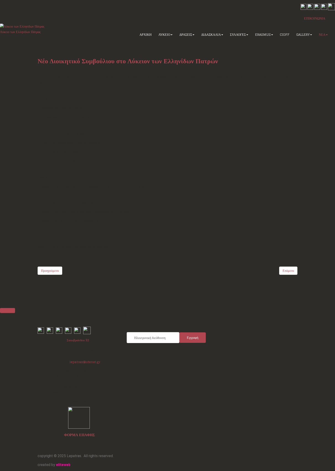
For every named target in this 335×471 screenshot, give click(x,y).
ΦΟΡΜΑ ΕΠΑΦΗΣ (79, 435)
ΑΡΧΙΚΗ (145, 34)
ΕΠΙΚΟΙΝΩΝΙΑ (314, 18)
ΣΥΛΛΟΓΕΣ (238, 34)
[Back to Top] (7, 310)
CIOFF (284, 34)
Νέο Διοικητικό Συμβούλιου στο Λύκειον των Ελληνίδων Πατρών (128, 61)
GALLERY (303, 34)
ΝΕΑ (322, 34)
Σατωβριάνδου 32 (78, 340)
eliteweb (63, 465)
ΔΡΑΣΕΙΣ (185, 34)
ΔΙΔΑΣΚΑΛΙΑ (211, 34)
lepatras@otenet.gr (85, 362)
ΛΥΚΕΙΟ (164, 34)
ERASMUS (263, 34)
